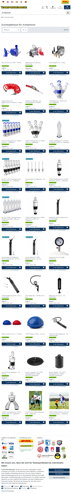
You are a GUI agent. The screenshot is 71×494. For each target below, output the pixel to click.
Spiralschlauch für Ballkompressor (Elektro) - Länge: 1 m (12, 102)
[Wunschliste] (60, 7)
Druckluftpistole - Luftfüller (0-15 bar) (34, 296)
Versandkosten (15, 75)
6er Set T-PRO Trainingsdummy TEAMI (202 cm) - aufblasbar (11, 179)
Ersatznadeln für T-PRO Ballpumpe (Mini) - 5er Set (33, 258)
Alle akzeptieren (59, 470)
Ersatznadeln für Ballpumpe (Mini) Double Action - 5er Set (10, 258)
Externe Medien (37, 486)
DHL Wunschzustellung (11, 488)
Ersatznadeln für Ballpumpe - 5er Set (35, 179)
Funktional (33, 488)
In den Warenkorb (11, 72)
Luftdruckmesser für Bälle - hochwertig (57, 258)
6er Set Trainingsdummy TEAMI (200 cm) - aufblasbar (11, 141)
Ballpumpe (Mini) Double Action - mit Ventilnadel (59, 218)
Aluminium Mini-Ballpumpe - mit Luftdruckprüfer (58, 334)
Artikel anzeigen (11, 344)
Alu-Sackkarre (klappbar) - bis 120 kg (11, 373)
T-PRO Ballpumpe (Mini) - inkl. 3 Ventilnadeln (11, 296)
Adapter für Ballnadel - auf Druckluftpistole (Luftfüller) (33, 101)
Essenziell (7, 486)
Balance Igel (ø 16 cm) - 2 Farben (12, 334)
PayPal (24, 488)
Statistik (16, 486)
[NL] (21, 2)
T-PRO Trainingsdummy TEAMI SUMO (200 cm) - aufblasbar (11, 413)
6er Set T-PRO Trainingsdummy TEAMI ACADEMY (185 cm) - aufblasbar (11, 219)
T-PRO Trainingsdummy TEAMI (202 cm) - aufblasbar (35, 141)
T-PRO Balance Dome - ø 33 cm (35, 334)
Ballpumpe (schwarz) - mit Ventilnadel (57, 296)
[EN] (8, 2)
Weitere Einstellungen (7, 491)
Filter (66, 30)
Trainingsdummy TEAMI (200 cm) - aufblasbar (58, 101)
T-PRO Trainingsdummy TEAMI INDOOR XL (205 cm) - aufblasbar (35, 219)
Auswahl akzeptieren (59, 477)
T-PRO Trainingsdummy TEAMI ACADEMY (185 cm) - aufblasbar (59, 141)
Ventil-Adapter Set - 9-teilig (57, 62)
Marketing (26, 486)
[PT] (26, 2)
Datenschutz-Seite (6, 483)
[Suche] (68, 12)
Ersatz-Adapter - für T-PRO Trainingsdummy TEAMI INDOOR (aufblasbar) (57, 374)
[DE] (3, 2)
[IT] (17, 2)
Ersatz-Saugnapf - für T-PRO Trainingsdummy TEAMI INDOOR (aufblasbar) (34, 374)
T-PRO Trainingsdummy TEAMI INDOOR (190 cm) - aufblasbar (58, 179)
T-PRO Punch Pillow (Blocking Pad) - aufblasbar (34, 413)
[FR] (12, 2)
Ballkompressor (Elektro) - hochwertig (33, 63)
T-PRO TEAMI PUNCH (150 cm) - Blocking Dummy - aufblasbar (59, 413)
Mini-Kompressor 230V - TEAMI (11, 62)
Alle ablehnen (59, 474)
